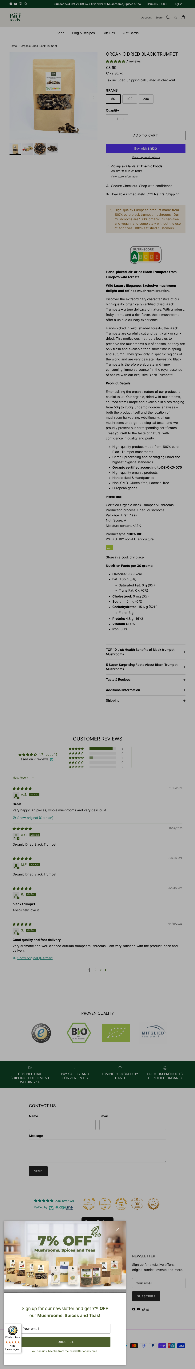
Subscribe (65, 1342)
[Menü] (19, 1325)
